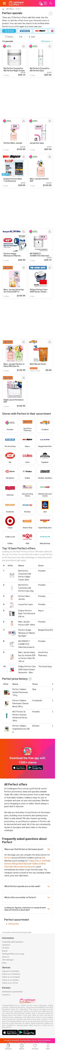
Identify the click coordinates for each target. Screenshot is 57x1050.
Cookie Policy (42, 1043)
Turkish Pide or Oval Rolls (39, 861)
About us (5, 957)
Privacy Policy (31, 1043)
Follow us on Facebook (11, 974)
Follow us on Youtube (10, 980)
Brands (5, 951)
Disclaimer (46, 1040)
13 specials (7, 41)
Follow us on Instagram (11, 977)
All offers (10, 9)
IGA (43, 858)
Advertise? (6, 945)
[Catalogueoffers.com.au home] (16, 3)
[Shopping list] (45, 3)
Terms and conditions (16, 1043)
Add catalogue (7, 960)
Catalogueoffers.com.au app (13, 954)
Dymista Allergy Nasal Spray (16, 863)
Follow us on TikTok (10, 983)
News (4, 963)
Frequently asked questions (12, 942)
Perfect (7, 858)
